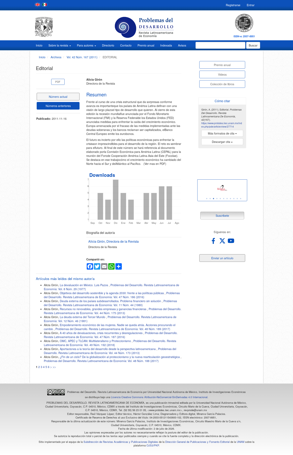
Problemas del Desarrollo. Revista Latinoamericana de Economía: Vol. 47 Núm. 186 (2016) (112, 295)
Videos (222, 74)
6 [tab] (224, 199)
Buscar (253, 45)
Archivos (56, 57)
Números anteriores (58, 106)
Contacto (126, 45)
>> (54, 367)
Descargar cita (221, 142)
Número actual (58, 97)
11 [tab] (241, 199)
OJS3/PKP (152, 445)
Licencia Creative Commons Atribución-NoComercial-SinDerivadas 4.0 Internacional (159, 397)
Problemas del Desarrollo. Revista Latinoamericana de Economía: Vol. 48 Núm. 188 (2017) (101, 361)
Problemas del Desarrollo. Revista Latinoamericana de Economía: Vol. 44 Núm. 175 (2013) (112, 311)
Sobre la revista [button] (58, 45)
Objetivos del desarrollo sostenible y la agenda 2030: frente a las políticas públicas (112, 293)
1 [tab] (207, 199)
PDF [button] (57, 82)
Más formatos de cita (221, 133)
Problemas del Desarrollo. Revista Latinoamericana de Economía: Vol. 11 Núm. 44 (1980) (110, 303)
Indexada (166, 45)
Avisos (182, 45)
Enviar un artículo (222, 258)
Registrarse (233, 5)
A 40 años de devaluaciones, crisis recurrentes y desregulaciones (101, 333)
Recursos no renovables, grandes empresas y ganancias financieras (103, 309)
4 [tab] (217, 199)
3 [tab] (213, 199)
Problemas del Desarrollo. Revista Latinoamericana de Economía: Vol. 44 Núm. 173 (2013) (110, 351)
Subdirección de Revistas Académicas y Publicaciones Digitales (121, 442)
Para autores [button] (85, 45)
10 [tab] (237, 199)
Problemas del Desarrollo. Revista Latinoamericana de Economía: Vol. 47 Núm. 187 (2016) (111, 335)
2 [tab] (210, 199)
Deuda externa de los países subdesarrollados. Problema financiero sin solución (111, 301)
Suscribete (222, 216)
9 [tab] (234, 199)
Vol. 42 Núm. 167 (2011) (82, 57)
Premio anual (146, 45)
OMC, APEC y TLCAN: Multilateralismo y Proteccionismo (96, 341)
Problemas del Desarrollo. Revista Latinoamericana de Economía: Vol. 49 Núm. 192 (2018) (110, 343)
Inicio (39, 45)
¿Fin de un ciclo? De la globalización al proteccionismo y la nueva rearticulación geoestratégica (120, 357)
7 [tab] (227, 199)
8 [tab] (230, 199)
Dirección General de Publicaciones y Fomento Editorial (197, 442)
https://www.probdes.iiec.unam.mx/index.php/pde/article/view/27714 (221, 124)
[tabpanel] (222, 188)
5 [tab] (220, 199)
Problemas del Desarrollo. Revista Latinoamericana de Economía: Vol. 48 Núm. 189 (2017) (112, 329)
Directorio (108, 45)
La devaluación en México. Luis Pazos (84, 285)
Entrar (251, 5)
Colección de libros (222, 84)
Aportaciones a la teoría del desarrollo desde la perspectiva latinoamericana (108, 349)
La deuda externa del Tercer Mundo (83, 317)
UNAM (240, 442)
